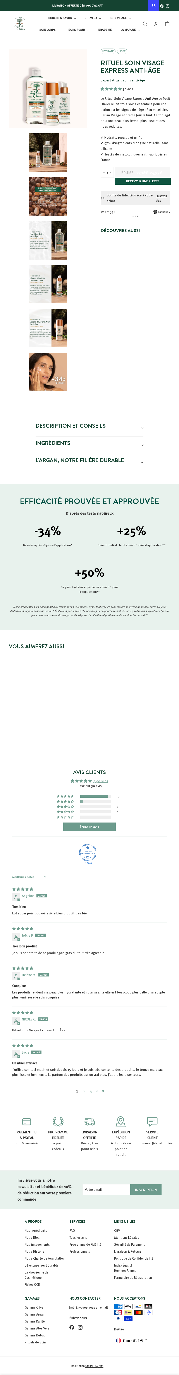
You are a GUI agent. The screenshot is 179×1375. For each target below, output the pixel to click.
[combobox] (153, 5)
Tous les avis (78, 1237)
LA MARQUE (128, 29)
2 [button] (84, 1091)
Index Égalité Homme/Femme (125, 1268)
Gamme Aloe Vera (37, 1328)
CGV (117, 1230)
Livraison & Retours (127, 1251)
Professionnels (79, 1251)
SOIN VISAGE (118, 17)
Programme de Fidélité (85, 1244)
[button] (111, 88)
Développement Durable (42, 1265)
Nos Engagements (37, 1244)
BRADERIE (105, 29)
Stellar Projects (94, 1366)
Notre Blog (32, 1237)
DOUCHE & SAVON (60, 17)
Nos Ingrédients (36, 1230)
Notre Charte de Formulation (45, 1258)
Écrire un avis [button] (89, 826)
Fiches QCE (32, 1284)
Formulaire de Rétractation (133, 1277)
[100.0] (87, 852)
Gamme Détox (35, 1335)
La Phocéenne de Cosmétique (36, 1275)
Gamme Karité (35, 1321)
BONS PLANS (77, 29)
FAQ (72, 1230)
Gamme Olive (34, 1307)
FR (153, 5)
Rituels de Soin (35, 1342)
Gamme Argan (35, 1314)
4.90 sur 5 (100, 781)
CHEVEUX (91, 17)
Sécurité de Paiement (129, 1244)
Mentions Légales (126, 1237)
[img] (22, 889)
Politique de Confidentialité (133, 1258)
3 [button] (91, 1091)
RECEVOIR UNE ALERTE (143, 181)
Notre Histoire (34, 1251)
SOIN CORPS (48, 29)
